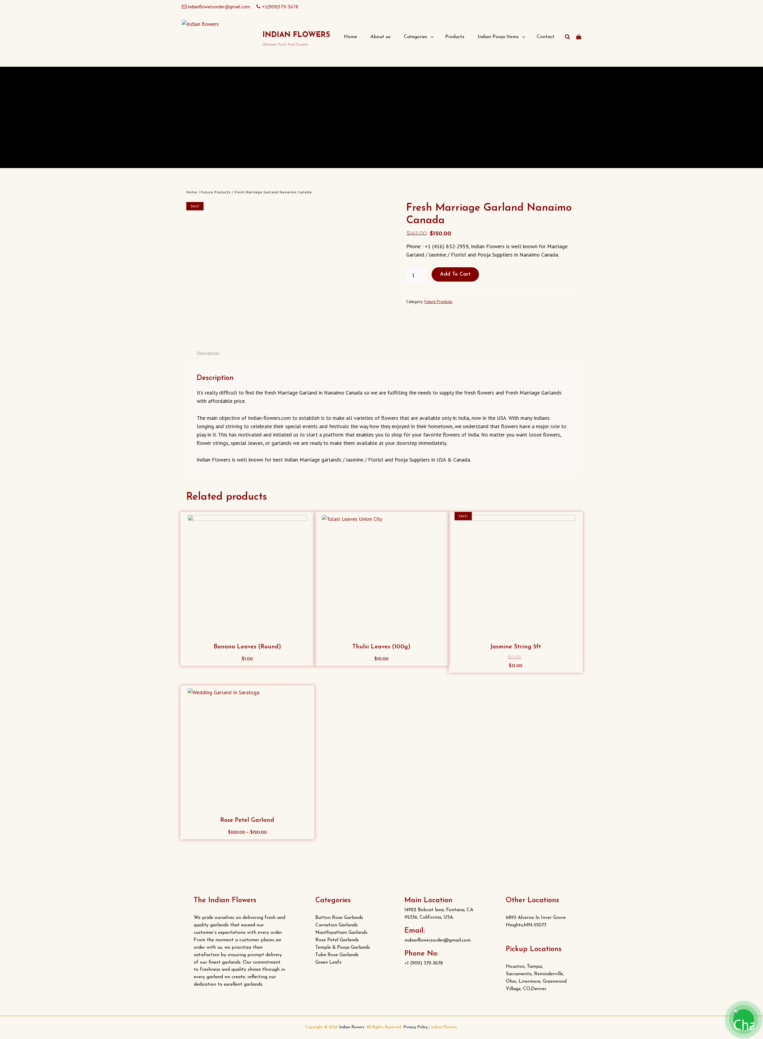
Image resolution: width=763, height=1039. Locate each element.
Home (350, 37)
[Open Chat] (743, 1019)
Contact (545, 37)
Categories (415, 37)
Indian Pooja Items (498, 37)
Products (454, 37)
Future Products (216, 192)
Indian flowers (296, 35)
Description (208, 353)
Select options (249, 834)
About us (380, 37)
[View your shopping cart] (578, 37)
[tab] (208, 353)
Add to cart (455, 274)
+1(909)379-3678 (280, 7)
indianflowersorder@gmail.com (219, 7)
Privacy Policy (415, 1027)
